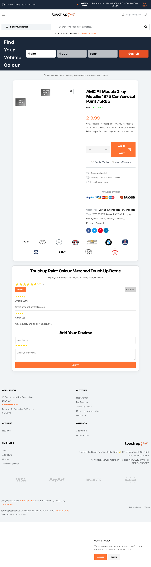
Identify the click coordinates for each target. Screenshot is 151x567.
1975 (94, 214)
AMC (117, 214)
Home (50, 75)
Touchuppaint (27, 500)
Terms (147, 507)
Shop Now (144, 4)
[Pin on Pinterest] (100, 230)
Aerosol (110, 214)
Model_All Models (115, 218)
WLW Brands (62, 510)
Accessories (82, 435)
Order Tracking (13, 5)
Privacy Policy (135, 507)
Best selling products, (110, 210)
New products (128, 210)
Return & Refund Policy (88, 411)
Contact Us (30, 5)
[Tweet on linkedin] (106, 230)
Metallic (102, 218)
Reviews (6, 430)
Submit (75, 365)
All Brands (81, 430)
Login (128, 15)
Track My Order (84, 406)
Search (133, 53)
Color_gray (125, 214)
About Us (7, 455)
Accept (100, 557)
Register (137, 15)
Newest (20, 289)
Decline (114, 557)
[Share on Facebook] (88, 230)
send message (10, 405)
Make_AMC (92, 218)
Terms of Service (10, 463)
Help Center (82, 397)
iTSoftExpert (7, 504)
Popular (130, 289)
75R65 (101, 214)
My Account (82, 402)
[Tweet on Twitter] (94, 230)
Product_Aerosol (95, 223)
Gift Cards (81, 415)
